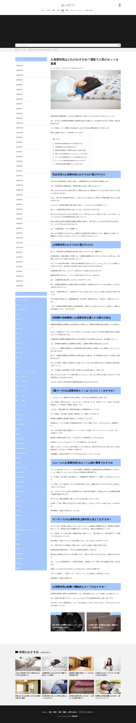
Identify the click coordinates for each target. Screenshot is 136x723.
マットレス (21, 410)
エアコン (20, 304)
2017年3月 (19, 262)
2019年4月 (19, 161)
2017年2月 (19, 266)
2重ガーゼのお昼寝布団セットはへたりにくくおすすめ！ (70, 153)
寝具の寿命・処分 (23, 448)
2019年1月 (19, 175)
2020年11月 (19, 70)
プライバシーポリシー (76, 10)
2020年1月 (19, 118)
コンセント (21, 343)
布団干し (20, 486)
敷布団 (20, 506)
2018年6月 (19, 209)
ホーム (43, 10)
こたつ (20, 338)
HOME (18, 49)
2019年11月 (19, 128)
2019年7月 (19, 147)
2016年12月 (19, 276)
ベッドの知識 (21, 381)
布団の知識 (21, 477)
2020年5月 (19, 99)
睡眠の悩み (21, 553)
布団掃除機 (21, 491)
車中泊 (20, 563)
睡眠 (67, 10)
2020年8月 (19, 84)
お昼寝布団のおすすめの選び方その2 (64, 147)
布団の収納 (21, 472)
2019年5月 (19, 156)
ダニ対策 (20, 352)
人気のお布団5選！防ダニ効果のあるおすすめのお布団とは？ (27, 674)
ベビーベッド (21, 405)
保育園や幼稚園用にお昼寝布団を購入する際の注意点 (69, 150)
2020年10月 (19, 75)
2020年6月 (19, 94)
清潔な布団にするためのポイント (27, 529)
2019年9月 (19, 137)
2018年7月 (19, 204)
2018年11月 (19, 185)
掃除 (19, 496)
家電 (19, 429)
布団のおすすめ (79, 68)
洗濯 (19, 525)
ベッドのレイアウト (23, 376)
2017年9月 (19, 252)
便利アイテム (21, 415)
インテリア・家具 (23, 300)
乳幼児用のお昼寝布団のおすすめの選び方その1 (68, 143)
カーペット (21, 319)
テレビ (20, 357)
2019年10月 (19, 132)
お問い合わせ (89, 10)
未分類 (20, 515)
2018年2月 (19, 228)
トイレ (20, 362)
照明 (19, 534)
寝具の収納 (21, 439)
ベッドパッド (21, 386)
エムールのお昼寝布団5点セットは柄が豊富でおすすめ (70, 157)
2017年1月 (19, 271)
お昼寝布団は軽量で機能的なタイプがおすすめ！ (68, 164)
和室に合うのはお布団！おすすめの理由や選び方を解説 (27, 697)
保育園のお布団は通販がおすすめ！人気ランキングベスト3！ (107, 697)
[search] (119, 45)
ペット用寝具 (21, 400)
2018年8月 (19, 199)
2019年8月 (19, 142)
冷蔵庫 (20, 419)
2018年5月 (19, 214)
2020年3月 (19, 108)
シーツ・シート (22, 348)
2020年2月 (19, 113)
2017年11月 (19, 242)
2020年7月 (19, 89)
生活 (48, 10)
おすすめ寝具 (21, 309)
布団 (62, 10)
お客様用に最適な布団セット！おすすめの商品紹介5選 (81, 674)
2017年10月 (19, 247)
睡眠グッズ (21, 549)
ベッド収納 (21, 395)
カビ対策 (20, 328)
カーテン (20, 314)
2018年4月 (19, 218)
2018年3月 (19, 223)
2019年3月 (19, 166)
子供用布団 (21, 424)
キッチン (20, 333)
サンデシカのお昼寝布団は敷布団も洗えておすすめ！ (69, 160)
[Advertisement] (68, 30)
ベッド (20, 367)
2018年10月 (19, 190)
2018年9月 (19, 195)
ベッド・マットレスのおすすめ (27, 372)
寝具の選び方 (21, 453)
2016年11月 (19, 281)
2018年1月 (19, 233)
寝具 (53, 10)
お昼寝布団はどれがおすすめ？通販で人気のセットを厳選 (42, 49)
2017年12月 (19, 238)
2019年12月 (19, 123)
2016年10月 (19, 286)
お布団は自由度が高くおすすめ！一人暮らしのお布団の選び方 (81, 697)
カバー (20, 324)
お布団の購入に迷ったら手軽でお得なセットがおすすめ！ (54, 697)
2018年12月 (19, 180)
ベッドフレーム (22, 391)
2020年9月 (19, 80)
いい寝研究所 (74, 716)
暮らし (20, 510)
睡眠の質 (20, 558)
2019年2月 (19, 171)
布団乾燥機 (21, 482)
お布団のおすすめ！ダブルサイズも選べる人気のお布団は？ (107, 674)
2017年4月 (19, 257)
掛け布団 (20, 501)
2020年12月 (19, 65)
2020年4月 (19, 104)
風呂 (19, 568)
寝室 (19, 458)
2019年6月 (19, 151)
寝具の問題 (21, 443)
